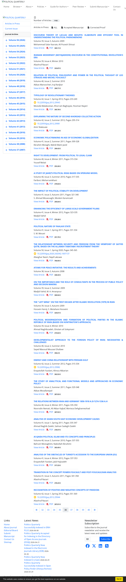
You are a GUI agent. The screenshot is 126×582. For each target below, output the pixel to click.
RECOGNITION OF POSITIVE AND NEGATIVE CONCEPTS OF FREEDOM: (67, 490)
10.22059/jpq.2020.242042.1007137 (53, 253)
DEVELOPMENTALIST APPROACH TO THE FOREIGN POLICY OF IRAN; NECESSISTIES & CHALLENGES (78, 341)
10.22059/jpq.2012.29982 (48, 367)
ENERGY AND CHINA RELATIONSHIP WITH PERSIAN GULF (61, 360)
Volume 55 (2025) (17, 46)
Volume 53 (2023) (17, 57)
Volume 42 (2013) (17, 121)
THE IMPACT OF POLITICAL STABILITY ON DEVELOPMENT (61, 190)
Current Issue (11, 28)
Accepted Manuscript (73, 27)
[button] (66, 579)
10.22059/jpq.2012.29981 (48, 123)
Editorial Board (11, 530)
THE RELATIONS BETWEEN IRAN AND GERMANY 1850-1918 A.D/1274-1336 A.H (71, 401)
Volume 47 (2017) (17, 92)
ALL (55, 27)
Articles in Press (12, 23)
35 (60, 510)
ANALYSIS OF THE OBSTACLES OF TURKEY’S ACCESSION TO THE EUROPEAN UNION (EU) (75, 454)
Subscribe (105, 539)
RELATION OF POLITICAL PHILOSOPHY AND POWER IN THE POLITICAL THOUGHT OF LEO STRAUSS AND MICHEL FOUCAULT (78, 76)
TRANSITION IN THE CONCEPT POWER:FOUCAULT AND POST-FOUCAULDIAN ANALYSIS (75, 472)
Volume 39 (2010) (17, 138)
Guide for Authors (58, 6)
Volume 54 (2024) (17, 51)
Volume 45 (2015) (17, 103)
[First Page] (36, 510)
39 (83, 510)
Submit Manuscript (99, 6)
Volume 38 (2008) (17, 144)
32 (42, 510)
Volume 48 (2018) (17, 86)
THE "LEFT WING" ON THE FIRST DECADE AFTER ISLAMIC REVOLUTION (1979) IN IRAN (74, 302)
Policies (41, 6)
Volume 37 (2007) (17, 150)
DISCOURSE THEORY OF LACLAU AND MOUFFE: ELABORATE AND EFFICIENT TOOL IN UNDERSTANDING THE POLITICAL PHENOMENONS (78, 36)
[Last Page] (94, 510)
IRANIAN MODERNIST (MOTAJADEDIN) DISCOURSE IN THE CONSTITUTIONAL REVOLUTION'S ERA (78, 56)
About (29, 6)
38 (77, 510)
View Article (39, 48)
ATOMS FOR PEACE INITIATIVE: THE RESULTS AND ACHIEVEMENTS (65, 267)
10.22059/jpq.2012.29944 (48, 497)
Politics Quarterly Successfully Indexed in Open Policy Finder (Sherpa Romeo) (37, 565)
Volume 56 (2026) (17, 40)
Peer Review (78, 6)
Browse (16, 6)
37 (71, 510)
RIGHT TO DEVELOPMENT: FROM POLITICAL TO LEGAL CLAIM (63, 155)
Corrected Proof (97, 27)
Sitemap (8, 542)
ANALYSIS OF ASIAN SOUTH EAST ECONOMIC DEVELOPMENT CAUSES (67, 419)
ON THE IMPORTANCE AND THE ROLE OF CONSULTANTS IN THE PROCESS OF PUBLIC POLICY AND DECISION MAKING (78, 283)
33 (48, 510)
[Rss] (107, 546)
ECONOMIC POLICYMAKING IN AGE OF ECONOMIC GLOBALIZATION (66, 137)
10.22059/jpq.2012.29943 (48, 102)
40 (89, 510)
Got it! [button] (119, 579)
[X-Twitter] (94, 546)
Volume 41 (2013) (17, 126)
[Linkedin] (100, 546)
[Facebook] (88, 546)
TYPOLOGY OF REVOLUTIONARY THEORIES (54, 95)
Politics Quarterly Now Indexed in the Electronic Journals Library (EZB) (35, 548)
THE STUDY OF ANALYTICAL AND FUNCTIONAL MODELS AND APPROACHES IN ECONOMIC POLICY (78, 382)
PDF (55, 48)
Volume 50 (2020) (17, 74)
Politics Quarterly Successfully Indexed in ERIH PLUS (37, 527)
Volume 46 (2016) (17, 98)
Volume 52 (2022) (17, 63)
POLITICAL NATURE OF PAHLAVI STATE (52, 226)
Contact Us (116, 8)
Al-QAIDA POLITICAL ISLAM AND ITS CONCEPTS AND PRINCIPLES (64, 436)
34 (54, 510)
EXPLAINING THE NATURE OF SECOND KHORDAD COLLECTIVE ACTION (67, 116)
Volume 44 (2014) (17, 109)
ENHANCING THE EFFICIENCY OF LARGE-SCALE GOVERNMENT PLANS (66, 208)
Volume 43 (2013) (17, 115)
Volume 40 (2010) (17, 132)
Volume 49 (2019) (17, 80)
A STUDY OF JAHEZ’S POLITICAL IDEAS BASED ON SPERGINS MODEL (66, 173)
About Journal (10, 527)
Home (6, 6)
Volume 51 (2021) (17, 69)
